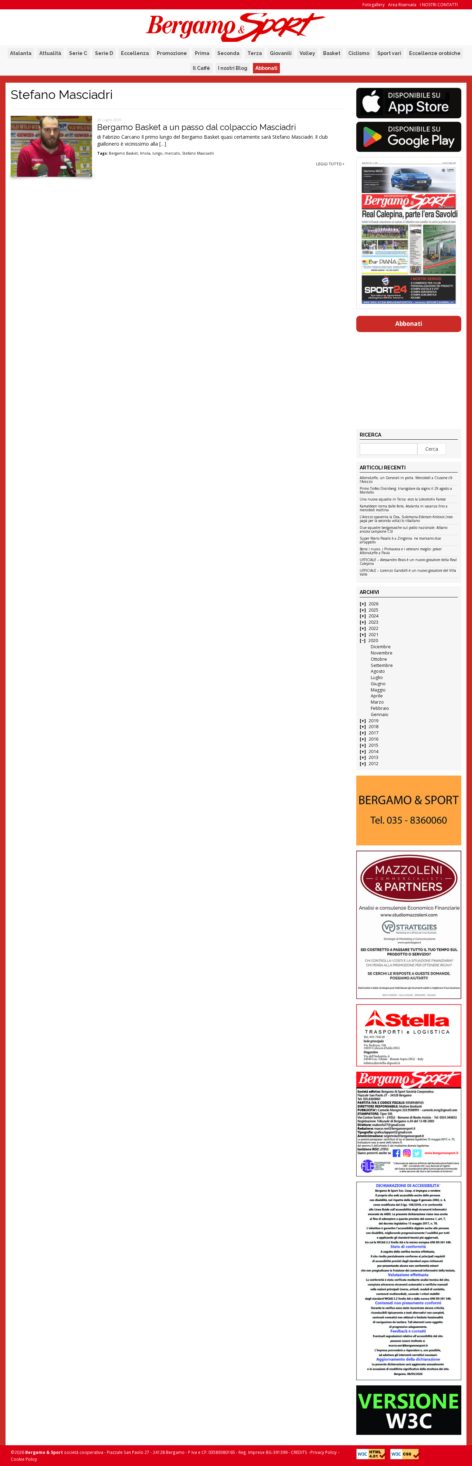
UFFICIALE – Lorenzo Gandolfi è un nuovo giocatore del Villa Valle (408, 573)
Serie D (104, 53)
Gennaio (379, 714)
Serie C (78, 53)
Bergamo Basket (123, 153)
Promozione (172, 53)
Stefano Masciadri (198, 153)
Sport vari (389, 53)
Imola (145, 153)
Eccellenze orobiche (435, 53)
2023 (373, 622)
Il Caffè (201, 68)
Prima (202, 53)
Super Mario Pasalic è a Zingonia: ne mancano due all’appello (400, 540)
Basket (331, 53)
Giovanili (281, 53)
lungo (157, 153)
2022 (373, 628)
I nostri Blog (232, 68)
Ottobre (379, 659)
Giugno (378, 684)
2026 (373, 604)
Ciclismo (358, 53)
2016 (373, 739)
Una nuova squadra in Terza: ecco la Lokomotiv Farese (403, 499)
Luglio (377, 677)
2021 (373, 635)
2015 (373, 745)
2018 (373, 727)
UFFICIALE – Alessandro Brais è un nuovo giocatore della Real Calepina (408, 562)
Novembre (382, 653)
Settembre (382, 665)
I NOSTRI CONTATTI (439, 5)
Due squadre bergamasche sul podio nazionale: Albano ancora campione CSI (403, 530)
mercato (172, 153)
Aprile (377, 696)
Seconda (228, 53)
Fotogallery (373, 5)
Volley (307, 53)
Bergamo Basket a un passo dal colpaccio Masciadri (196, 127)
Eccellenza (135, 53)
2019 (373, 721)
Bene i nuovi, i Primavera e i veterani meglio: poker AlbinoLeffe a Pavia (401, 551)
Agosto (378, 671)
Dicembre (381, 647)
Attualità (50, 53)
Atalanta (20, 53)
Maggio (378, 690)
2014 (373, 751)
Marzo (377, 702)
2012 (373, 764)
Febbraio (380, 708)
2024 (373, 616)
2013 (373, 757)
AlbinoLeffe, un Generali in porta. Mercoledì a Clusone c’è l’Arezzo (406, 480)
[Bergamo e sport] (408, 810)
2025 (373, 610)
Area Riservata (402, 5)
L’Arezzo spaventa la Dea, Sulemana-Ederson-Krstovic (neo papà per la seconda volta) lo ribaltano (406, 519)
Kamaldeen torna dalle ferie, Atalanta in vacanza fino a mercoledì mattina (403, 508)
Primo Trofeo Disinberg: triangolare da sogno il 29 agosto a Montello (406, 491)
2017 (373, 733)
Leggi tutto (329, 163)
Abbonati (266, 68)
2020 (373, 640)
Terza (254, 53)
